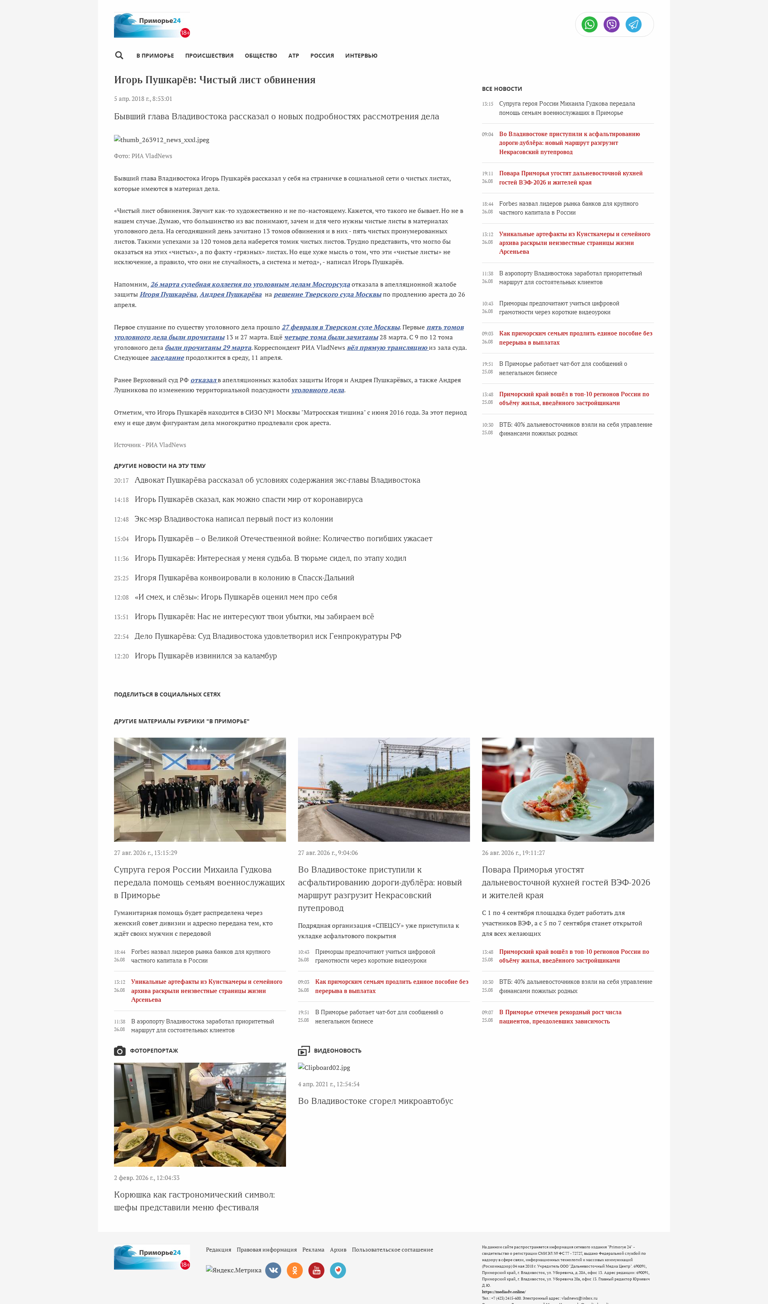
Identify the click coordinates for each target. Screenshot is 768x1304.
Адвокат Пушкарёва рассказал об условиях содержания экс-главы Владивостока (277, 480)
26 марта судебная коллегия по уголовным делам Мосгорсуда (250, 284)
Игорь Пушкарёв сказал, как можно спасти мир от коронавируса (249, 499)
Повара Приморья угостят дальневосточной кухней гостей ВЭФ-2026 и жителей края (566, 882)
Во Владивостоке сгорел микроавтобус (376, 1100)
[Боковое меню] (119, 55)
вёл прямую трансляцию (388, 347)
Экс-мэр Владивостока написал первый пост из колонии (234, 519)
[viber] (612, 24)
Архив (338, 1249)
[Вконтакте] (273, 1270)
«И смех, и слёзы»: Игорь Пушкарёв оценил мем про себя (236, 597)
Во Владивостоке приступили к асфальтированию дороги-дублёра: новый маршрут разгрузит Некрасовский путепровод (569, 143)
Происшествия (209, 55)
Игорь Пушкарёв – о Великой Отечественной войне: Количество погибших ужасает (283, 538)
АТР (293, 55)
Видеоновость (338, 1050)
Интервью (361, 55)
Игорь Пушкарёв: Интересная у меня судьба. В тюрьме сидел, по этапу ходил (270, 558)
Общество (261, 55)
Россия (322, 55)
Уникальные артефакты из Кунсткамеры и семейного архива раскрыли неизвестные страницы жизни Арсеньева (574, 243)
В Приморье (155, 55)
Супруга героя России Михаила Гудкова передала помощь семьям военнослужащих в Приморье (199, 882)
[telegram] (634, 24)
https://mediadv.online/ (504, 1291)
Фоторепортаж (154, 1050)
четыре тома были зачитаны (331, 337)
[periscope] (338, 1270)
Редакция (218, 1249)
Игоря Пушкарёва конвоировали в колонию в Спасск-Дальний (244, 578)
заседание (167, 357)
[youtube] (316, 1270)
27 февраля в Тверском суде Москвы (341, 327)
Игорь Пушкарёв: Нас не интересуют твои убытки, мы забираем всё (254, 616)
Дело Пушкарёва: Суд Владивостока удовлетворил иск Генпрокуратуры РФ (268, 636)
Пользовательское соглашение (392, 1249)
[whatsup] (590, 24)
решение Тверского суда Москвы (327, 294)
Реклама (313, 1249)
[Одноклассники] (295, 1270)
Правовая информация (267, 1249)
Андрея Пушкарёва (231, 294)
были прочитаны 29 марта (208, 347)
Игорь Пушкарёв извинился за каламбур (206, 656)
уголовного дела (317, 389)
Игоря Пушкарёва (168, 294)
